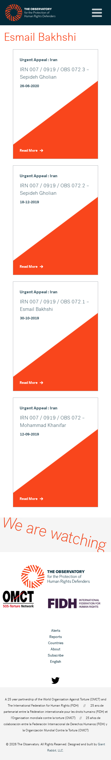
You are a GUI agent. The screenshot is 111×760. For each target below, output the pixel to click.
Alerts (55, 630)
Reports (55, 637)
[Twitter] (55, 680)
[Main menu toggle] (97, 13)
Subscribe (56, 655)
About (55, 649)
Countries (55, 643)
